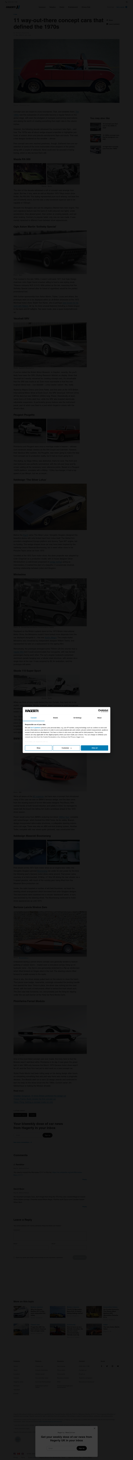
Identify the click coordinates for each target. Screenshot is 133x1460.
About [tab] (99, 718)
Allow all (94, 748)
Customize (65, 748)
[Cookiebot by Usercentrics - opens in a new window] (99, 710)
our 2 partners (35, 727)
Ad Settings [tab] (77, 718)
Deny (38, 748)
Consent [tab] (34, 718)
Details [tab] (55, 718)
